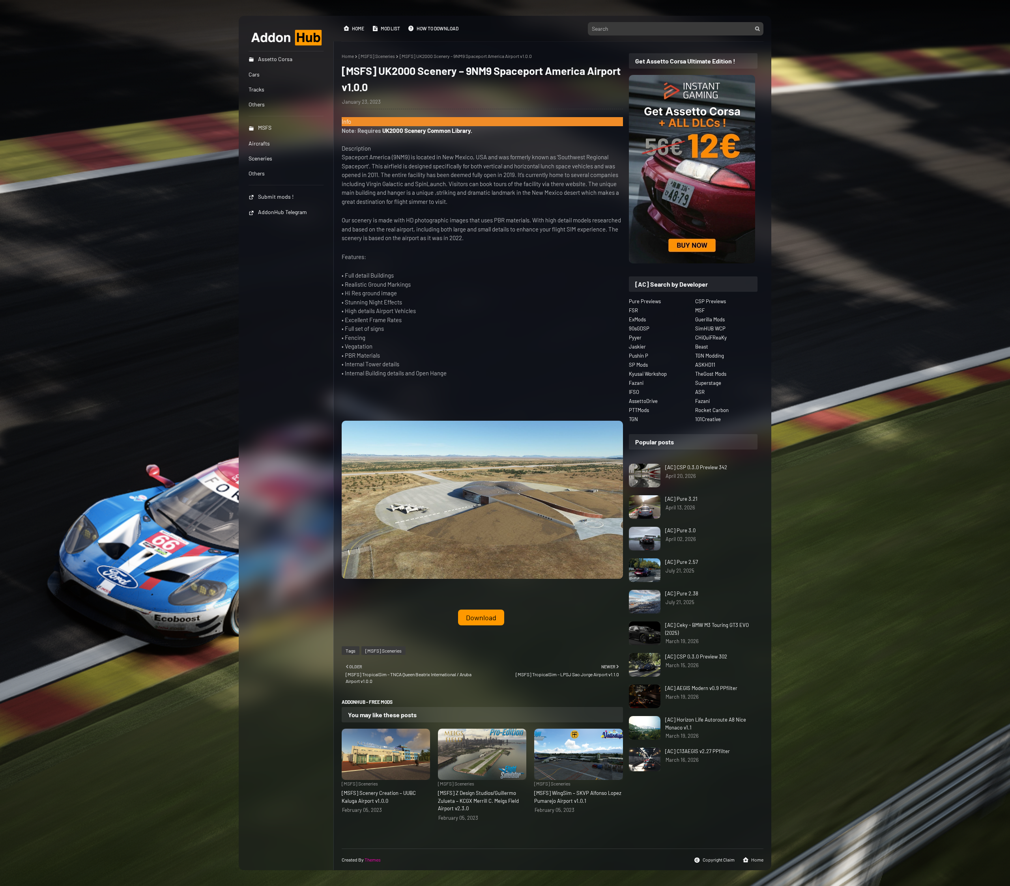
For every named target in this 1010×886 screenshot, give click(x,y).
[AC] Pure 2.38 (681, 593)
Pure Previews (645, 301)
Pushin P (638, 356)
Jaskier (637, 346)
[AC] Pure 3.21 (681, 499)
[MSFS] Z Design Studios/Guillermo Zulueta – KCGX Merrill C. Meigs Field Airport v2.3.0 (478, 800)
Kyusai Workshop (648, 374)
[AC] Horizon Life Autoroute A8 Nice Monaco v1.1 (705, 723)
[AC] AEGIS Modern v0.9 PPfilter (701, 688)
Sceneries (260, 158)
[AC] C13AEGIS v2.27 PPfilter (697, 751)
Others (257, 173)
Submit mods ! (276, 196)
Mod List (390, 28)
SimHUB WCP (710, 328)
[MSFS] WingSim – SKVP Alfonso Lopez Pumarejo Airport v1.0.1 (577, 797)
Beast (701, 346)
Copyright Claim (719, 859)
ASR (700, 392)
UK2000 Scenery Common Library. (427, 130)
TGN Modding (709, 356)
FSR (633, 310)
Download (481, 617)
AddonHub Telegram (282, 212)
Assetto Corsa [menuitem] (275, 59)
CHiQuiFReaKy (711, 337)
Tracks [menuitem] (256, 89)
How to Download (437, 28)
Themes (373, 859)
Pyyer (635, 337)
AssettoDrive (643, 401)
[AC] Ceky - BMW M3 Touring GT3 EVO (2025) (707, 629)
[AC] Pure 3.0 (680, 530)
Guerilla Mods (710, 319)
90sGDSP (639, 328)
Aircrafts (259, 143)
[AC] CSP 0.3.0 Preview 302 (696, 656)
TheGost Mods (710, 374)
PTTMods (639, 410)
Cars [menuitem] (254, 74)
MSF (700, 310)
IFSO (634, 392)
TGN (633, 419)
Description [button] (356, 148)
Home (358, 28)
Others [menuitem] (257, 104)
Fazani (636, 383)
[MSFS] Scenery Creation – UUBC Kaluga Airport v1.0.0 (379, 797)
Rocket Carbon (712, 410)
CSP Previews (710, 301)
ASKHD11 (705, 365)
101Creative (708, 419)
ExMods (637, 319)
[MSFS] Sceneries (377, 56)
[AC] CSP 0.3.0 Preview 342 (696, 467)
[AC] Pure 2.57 (681, 562)
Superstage (708, 383)
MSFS (264, 127)
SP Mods (638, 365)
